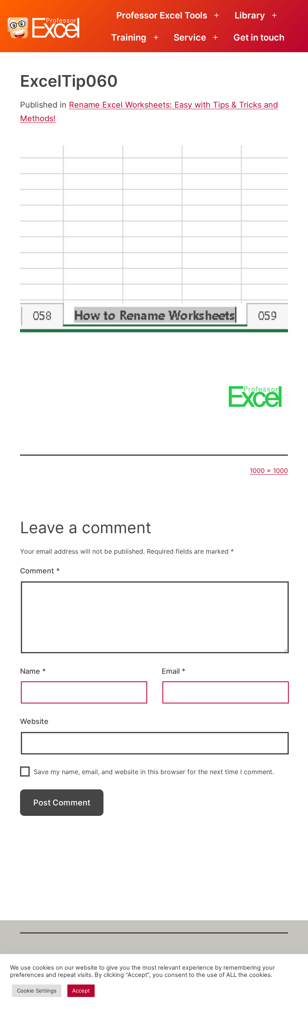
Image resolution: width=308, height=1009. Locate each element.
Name (33, 671)
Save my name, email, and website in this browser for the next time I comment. (154, 772)
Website (34, 721)
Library (250, 15)
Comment (40, 571)
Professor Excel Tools (161, 15)
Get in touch (258, 37)
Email (173, 671)
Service (190, 37)
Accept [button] (81, 990)
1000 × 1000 (269, 471)
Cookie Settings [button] (37, 990)
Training (128, 37)
